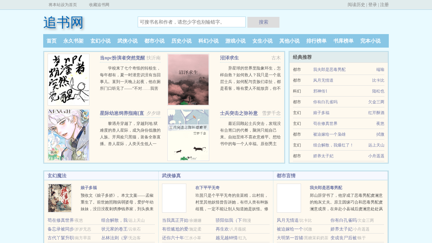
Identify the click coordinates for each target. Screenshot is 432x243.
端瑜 (380, 69)
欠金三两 (376, 102)
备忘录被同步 (61, 229)
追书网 (63, 22)
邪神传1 (320, 91)
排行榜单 (316, 41)
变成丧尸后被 (343, 237)
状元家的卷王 (114, 229)
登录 (372, 4)
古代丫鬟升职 (61, 237)
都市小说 (154, 41)
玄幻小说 (100, 41)
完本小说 (370, 41)
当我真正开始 (175, 220)
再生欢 (222, 229)
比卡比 (378, 80)
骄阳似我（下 (229, 220)
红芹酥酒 (376, 112)
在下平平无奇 (207, 187)
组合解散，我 (114, 220)
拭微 (380, 134)
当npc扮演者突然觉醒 (122, 57)
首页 (52, 41)
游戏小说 (235, 41)
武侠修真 (171, 175)
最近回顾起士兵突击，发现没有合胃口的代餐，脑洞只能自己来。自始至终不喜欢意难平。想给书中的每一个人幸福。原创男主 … (250, 137)
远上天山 (376, 145)
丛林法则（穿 (114, 237)
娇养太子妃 (323, 156)
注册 (384, 4)
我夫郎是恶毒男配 (329, 69)
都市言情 (286, 175)
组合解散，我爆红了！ (333, 145)
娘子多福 (321, 112)
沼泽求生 (229, 57)
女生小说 (262, 41)
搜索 (263, 22)
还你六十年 (173, 237)
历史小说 (181, 41)
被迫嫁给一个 (290, 229)
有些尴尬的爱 (175, 229)
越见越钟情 (227, 237)
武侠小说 (127, 41)
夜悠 (380, 123)
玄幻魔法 (57, 175)
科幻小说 (208, 41)
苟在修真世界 (325, 123)
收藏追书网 (99, 4)
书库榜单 (343, 41)
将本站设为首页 (63, 4)
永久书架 (73, 41)
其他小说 (289, 41)
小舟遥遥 (376, 156)
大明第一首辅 (290, 237)
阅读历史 (356, 4)
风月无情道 (323, 80)
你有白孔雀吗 (325, 102)
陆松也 (378, 91)
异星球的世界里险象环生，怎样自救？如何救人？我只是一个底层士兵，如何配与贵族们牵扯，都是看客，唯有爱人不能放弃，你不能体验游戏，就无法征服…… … (250, 82)
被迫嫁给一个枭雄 (329, 134)
